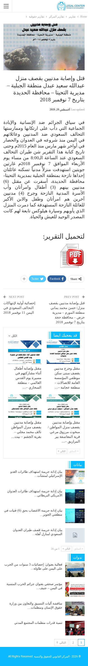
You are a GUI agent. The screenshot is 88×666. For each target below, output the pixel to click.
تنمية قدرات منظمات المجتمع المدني (38, 622)
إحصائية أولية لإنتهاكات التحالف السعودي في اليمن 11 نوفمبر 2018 (19, 307)
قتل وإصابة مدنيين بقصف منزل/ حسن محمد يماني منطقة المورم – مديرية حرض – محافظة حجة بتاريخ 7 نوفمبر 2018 (67, 312)
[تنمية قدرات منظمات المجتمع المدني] (75, 628)
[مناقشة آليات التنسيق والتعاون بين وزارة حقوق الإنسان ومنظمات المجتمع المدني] (75, 609)
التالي (62, 642)
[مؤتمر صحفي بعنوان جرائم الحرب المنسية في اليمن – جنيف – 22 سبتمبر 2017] (75, 589)
